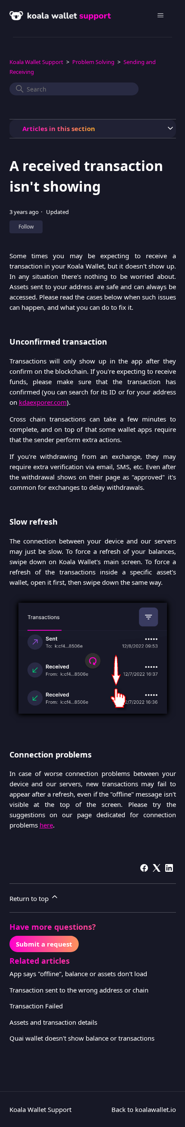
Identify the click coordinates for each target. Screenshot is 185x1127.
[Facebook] (144, 868)
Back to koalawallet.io (143, 1109)
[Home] (62, 15)
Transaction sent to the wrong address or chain (78, 990)
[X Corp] (156, 868)
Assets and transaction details (53, 1022)
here (46, 825)
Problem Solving (93, 62)
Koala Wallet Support (36, 62)
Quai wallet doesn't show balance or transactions (81, 1038)
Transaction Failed (36, 1006)
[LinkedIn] (169, 868)
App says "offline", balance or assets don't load (78, 973)
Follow (26, 226)
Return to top (29, 898)
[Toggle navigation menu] (160, 15)
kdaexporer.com (43, 402)
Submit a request (44, 944)
